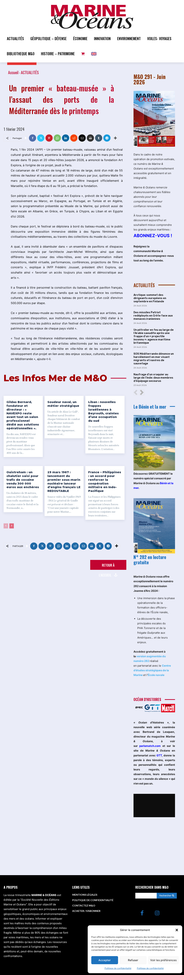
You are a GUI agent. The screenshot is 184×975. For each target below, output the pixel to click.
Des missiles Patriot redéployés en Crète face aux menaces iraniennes (153, 315)
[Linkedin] (65, 138)
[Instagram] (157, 913)
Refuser (133, 960)
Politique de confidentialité (118, 968)
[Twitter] (40, 138)
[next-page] (11, 525)
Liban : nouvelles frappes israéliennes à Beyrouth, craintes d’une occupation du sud (103, 411)
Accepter (104, 960)
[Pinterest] (49, 138)
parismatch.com (150, 746)
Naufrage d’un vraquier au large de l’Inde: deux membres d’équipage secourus (153, 378)
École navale (156, 675)
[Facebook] (32, 138)
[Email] (82, 138)
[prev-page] (6, 525)
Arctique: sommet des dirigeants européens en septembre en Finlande (150, 298)
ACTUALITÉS (30, 72)
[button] (177, 930)
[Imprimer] (90, 138)
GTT (159, 755)
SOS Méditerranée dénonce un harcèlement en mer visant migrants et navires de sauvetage (154, 358)
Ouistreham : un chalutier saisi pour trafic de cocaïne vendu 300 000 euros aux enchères (22, 479)
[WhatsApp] (57, 138)
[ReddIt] (73, 138)
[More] (115, 138)
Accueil (13, 72)
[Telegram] (107, 138)
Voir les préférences (163, 960)
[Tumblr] (98, 138)
